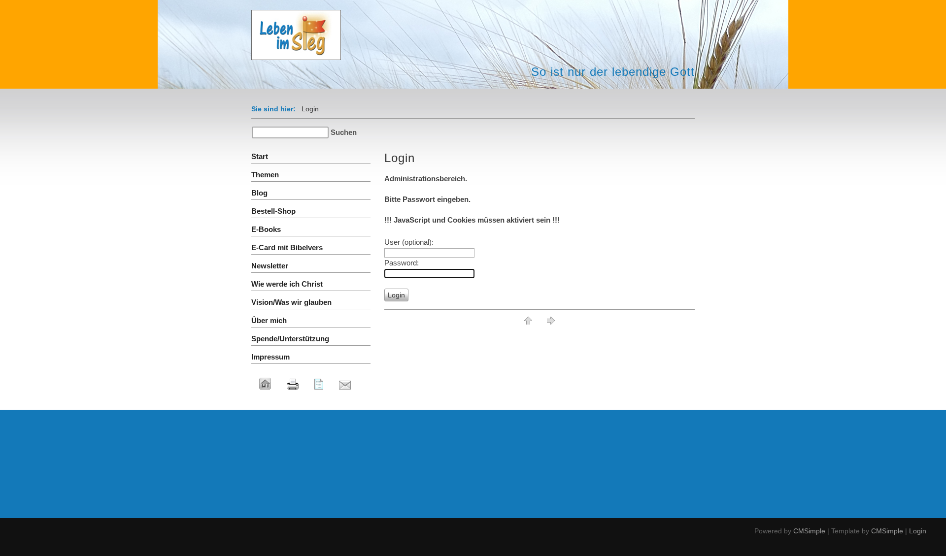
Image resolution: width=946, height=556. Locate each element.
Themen (265, 174)
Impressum (270, 357)
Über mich (269, 320)
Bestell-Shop (273, 211)
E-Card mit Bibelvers (287, 247)
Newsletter (269, 266)
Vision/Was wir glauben (291, 302)
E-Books (266, 229)
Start (259, 156)
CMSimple (809, 531)
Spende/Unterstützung (290, 338)
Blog (259, 193)
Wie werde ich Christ (287, 284)
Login (917, 531)
